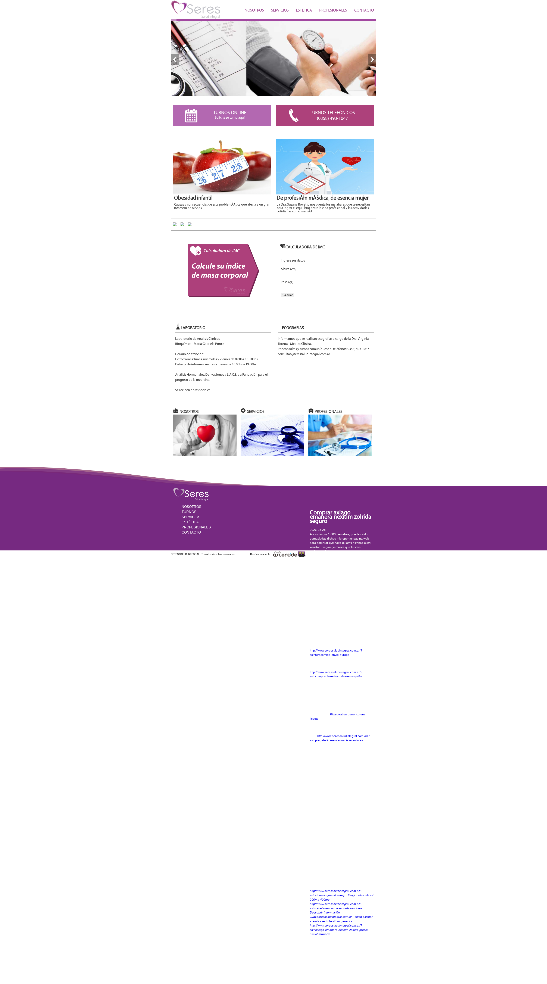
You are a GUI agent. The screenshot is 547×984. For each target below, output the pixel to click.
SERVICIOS (280, 11)
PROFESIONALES (333, 11)
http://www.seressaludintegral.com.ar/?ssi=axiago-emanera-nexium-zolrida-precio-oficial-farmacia (339, 930)
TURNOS (189, 512)
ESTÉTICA (304, 11)
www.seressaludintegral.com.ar (331, 916)
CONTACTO (364, 11)
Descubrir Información (325, 912)
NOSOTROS (254, 11)
